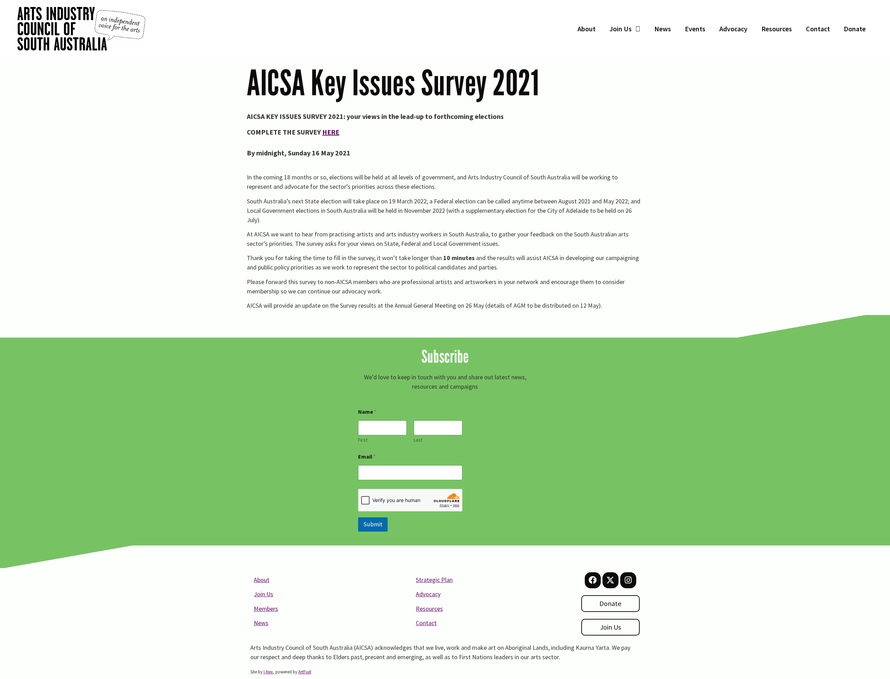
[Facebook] (593, 580)
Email (367, 456)
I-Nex (268, 672)
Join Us (620, 28)
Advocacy (733, 28)
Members (266, 609)
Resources (776, 28)
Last (418, 440)
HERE (330, 132)
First (362, 440)
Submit (372, 524)
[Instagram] (628, 580)
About (586, 28)
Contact (818, 28)
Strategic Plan (434, 580)
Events (695, 28)
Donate (855, 28)
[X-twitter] (610, 580)
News (662, 28)
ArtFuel (304, 672)
